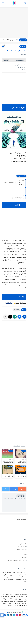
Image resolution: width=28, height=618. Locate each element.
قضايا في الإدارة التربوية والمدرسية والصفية (15, 191)
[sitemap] (5, 615)
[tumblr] (11, 615)
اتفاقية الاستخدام (21, 546)
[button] (19, 317)
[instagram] (17, 615)
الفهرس (24, 554)
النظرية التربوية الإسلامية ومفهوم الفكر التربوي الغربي (13, 183)
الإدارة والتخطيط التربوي (18, 198)
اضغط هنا (9, 303)
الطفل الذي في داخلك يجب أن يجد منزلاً (9, 40)
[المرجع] (14, 3)
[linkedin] (8, 615)
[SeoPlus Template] (22, 612)
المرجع (6, 612)
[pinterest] (20, 615)
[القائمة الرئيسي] (25, 3)
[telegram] (14, 615)
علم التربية (22, 46)
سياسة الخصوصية (21, 549)
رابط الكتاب (20, 70)
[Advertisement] (14, 23)
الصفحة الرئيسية (22, 544)
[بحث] (3, 3)
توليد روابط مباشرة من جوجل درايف (17, 560)
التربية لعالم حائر (19, 65)
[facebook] (26, 615)
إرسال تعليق (21, 496)
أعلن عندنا (23, 557)
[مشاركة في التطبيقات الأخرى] (5, 317)
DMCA (24, 552)
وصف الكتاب (20, 67)
